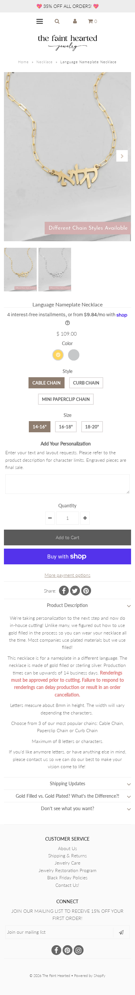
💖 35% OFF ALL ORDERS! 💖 (67, 6)
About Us (67, 848)
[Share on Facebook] (64, 590)
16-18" (66, 426)
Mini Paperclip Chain (66, 399)
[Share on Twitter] (75, 590)
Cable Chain (46, 382)
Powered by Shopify (90, 975)
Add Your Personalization (66, 443)
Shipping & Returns (67, 855)
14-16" (40, 426)
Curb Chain (86, 382)
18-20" (92, 426)
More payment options (67, 575)
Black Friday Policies (67, 877)
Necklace (44, 62)
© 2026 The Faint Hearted (49, 975)
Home (23, 62)
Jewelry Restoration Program (67, 870)
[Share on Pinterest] (86, 590)
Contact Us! (67, 885)
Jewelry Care (67, 863)
